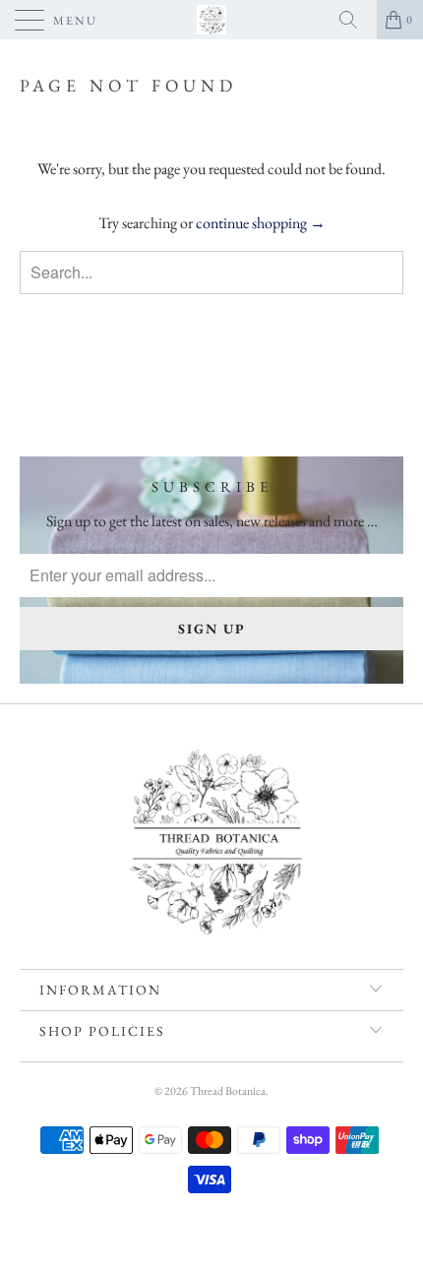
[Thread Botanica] (212, 19)
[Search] (355, 20)
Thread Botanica (228, 1091)
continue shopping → (261, 222)
